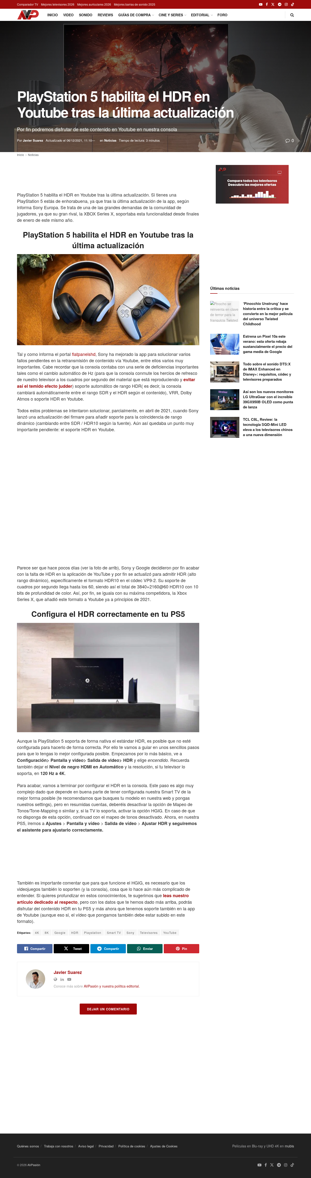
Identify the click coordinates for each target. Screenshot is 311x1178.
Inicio (52, 14)
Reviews (105, 14)
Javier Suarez (33, 140)
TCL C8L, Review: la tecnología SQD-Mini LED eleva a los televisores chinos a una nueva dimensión (268, 427)
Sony (130, 932)
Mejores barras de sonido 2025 (134, 4)
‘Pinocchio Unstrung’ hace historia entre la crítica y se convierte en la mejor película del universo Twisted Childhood (268, 314)
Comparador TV (27, 4)
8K (47, 932)
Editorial (200, 14)
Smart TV (114, 932)
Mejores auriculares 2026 (94, 4)
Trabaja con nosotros (58, 1146)
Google (60, 932)
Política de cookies (131, 1146)
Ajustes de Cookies (164, 1146)
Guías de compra (134, 14)
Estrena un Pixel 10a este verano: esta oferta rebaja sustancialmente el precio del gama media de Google (267, 344)
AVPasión (33, 1165)
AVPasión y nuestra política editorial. (112, 986)
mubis (289, 1146)
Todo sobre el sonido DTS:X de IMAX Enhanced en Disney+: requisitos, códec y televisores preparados (267, 371)
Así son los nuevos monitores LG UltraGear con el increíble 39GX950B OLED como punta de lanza (268, 399)
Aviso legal (86, 1146)
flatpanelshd (83, 354)
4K (37, 932)
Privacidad (106, 1146)
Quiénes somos (28, 1146)
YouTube (170, 932)
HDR (74, 932)
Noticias (110, 140)
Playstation (92, 932)
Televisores (149, 932)
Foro (222, 14)
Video (68, 14)
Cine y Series (171, 14)
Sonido (85, 14)
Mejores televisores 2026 (57, 4)
